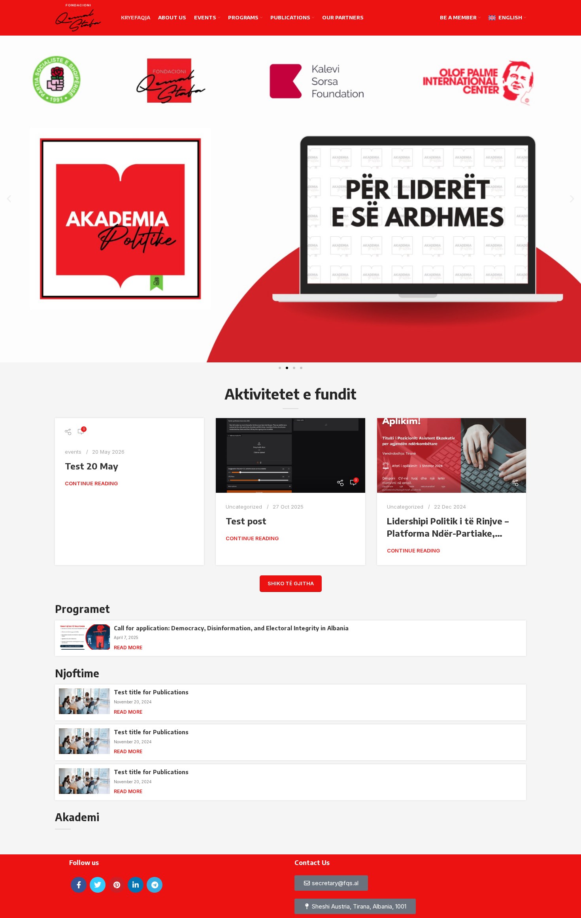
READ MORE (128, 647)
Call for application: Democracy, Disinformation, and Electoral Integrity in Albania (231, 628)
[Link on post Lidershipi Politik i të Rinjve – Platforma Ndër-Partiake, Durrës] (451, 455)
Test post (246, 520)
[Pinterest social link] (116, 885)
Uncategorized (244, 506)
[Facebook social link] (79, 885)
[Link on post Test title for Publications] (84, 702)
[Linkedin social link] (135, 885)
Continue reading (91, 483)
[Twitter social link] (98, 885)
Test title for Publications (151, 692)
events (73, 452)
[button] (9, 199)
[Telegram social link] (154, 885)
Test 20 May (91, 465)
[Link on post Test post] (290, 455)
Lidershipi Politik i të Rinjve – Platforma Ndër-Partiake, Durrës (448, 533)
